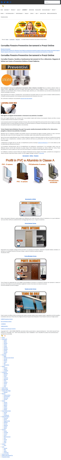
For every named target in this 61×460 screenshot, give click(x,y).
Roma (5, 353)
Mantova (6, 379)
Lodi (5, 386)
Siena (5, 441)
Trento (5, 344)
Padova (5, 408)
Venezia (5, 347)
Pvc (14, 50)
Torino (5, 340)
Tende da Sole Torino (30, 289)
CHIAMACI (3, 324)
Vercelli (5, 359)
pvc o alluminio (49, 52)
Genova (5, 343)
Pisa (5, 438)
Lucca (5, 435)
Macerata (6, 398)
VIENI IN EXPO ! (4, 326)
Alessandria (6, 365)
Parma (5, 419)
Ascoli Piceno (7, 396)
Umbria (31, 13)
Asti (4, 363)
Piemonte (13, 9)
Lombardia (24, 9)
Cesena (5, 426)
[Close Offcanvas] (5, 336)
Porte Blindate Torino (30, 256)
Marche (53, 9)
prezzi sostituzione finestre (26, 52)
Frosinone (6, 452)
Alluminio (17, 50)
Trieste (5, 346)
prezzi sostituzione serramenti (39, 52)
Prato (5, 442)
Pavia (5, 380)
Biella (5, 356)
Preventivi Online (4, 16)
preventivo (34, 50)
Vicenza (5, 403)
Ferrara (5, 423)
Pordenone (6, 415)
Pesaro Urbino (7, 395)
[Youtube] (8, 2)
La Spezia (6, 370)
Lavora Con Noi (43, 13)
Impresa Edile (38, 9)
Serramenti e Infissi (30, 199)
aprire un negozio (15, 52)
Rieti (5, 449)
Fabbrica (24, 50)
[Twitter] (4, 2)
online (42, 50)
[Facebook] (2, 2)
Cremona (6, 377)
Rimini (5, 428)
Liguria (18, 9)
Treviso (5, 406)
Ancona (5, 399)
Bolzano (5, 392)
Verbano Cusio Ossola (9, 357)
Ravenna (6, 425)
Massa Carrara (7, 436)
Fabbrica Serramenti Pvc (52, 13)
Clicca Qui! (41, 153)
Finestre (11, 50)
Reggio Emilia (7, 421)
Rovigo (5, 409)
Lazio (37, 13)
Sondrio (5, 382)
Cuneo (5, 362)
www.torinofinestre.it (43, 142)
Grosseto (6, 432)
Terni (5, 445)
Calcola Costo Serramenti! (26, 98)
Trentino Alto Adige (46, 9)
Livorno (5, 434)
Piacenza (6, 418)
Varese (5, 383)
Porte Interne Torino (30, 223)
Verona (5, 402)
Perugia (5, 352)
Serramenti (3, 50)
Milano (5, 342)
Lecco (5, 385)
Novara (5, 360)
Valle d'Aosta (31, 9)
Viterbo (5, 448)
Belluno (5, 405)
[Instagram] (10, 2)
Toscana (26, 13)
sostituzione (29, 50)
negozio (39, 50)
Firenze (5, 350)
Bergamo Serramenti (5, 49)
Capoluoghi (6, 9)
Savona (5, 369)
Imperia (5, 367)
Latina (5, 451)
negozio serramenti (51, 50)
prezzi (45, 50)
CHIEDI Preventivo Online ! (7, 319)
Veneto (2, 13)
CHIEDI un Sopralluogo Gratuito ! (8, 328)
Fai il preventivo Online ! (6, 321)
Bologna (6, 349)
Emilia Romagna (19, 13)
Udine (5, 413)
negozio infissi (8, 52)
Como (5, 376)
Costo (20, 50)
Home (2, 9)
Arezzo (5, 431)
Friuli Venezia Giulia (10, 13)
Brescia (5, 375)
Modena (6, 422)
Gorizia (5, 412)
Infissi (7, 50)
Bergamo (6, 373)
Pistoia (5, 439)
